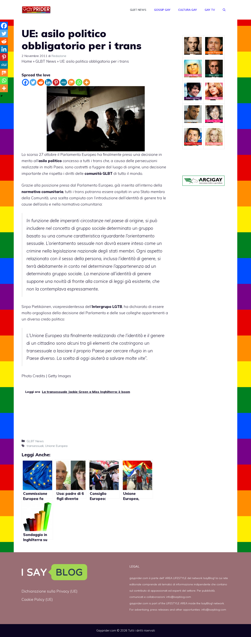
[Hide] (1, 95)
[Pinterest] (56, 82)
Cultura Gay (187, 10)
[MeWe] (63, 82)
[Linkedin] (48, 82)
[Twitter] (33, 82)
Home (27, 61)
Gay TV (210, 10)
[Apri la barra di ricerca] (224, 10)
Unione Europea (56, 446)
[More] (86, 82)
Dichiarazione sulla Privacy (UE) (49, 591)
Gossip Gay (162, 10)
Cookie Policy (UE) (37, 599)
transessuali (35, 446)
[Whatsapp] (78, 82)
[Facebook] (25, 82)
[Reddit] (40, 82)
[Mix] (71, 82)
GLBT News (138, 10)
